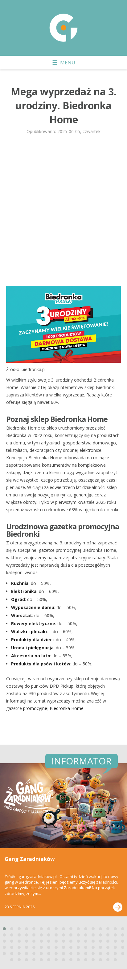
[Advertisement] (63, 213)
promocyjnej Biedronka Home (53, 708)
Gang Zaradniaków (30, 859)
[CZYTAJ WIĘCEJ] (117, 907)
